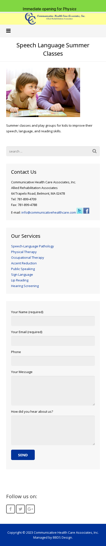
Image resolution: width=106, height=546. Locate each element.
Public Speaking (23, 269)
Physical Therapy (24, 252)
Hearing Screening (25, 286)
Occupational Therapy (27, 257)
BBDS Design (62, 537)
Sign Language (22, 274)
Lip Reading (19, 280)
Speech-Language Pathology (32, 246)
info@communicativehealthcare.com (48, 212)
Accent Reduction (24, 263)
